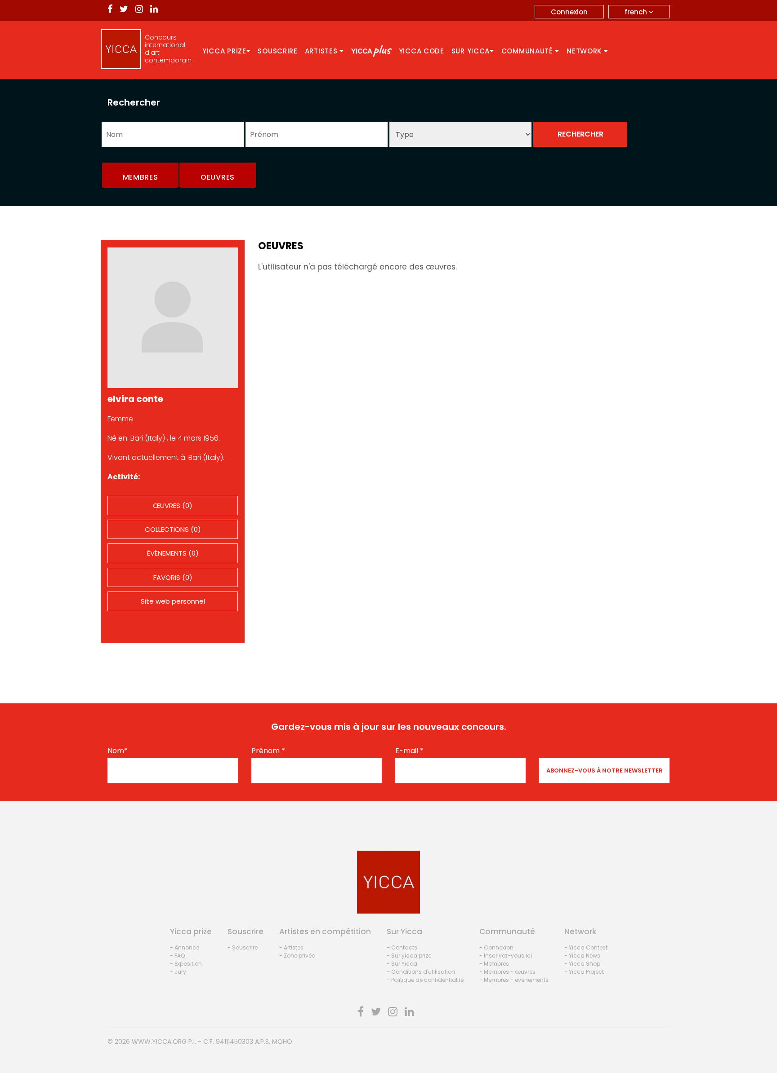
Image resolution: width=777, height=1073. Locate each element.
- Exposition (186, 963)
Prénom (268, 751)
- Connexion (496, 947)
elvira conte (135, 399)
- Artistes (291, 947)
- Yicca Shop (582, 963)
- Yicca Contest (585, 947)
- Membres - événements (514, 980)
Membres (140, 177)
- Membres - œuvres (507, 972)
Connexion (569, 12)
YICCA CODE (421, 51)
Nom (117, 751)
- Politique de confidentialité (425, 980)
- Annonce (184, 947)
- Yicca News (582, 955)
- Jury (178, 972)
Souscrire (277, 51)
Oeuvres (218, 177)
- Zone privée (297, 955)
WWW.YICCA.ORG (159, 1041)
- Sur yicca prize (409, 955)
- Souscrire (243, 947)
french (637, 12)
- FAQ (177, 955)
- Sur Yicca (402, 963)
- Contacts (402, 947)
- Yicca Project (584, 972)
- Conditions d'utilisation (421, 972)
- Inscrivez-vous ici (505, 955)
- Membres (494, 963)
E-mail (409, 751)
